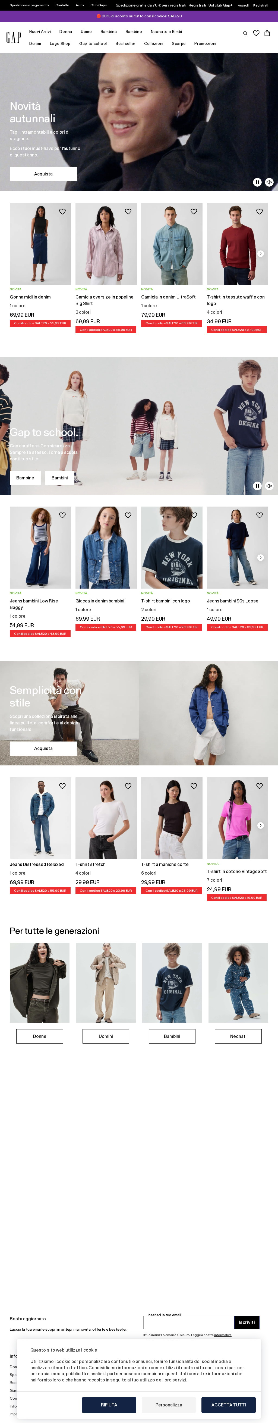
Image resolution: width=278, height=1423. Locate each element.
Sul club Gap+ (220, 5)
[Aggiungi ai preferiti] (62, 211)
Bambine (25, 477)
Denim (35, 43)
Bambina (109, 31)
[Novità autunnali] (139, 122)
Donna (65, 31)
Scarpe (179, 43)
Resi (13, 1382)
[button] (260, 253)
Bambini (60, 477)
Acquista (43, 174)
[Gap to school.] (139, 426)
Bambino (134, 31)
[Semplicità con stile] (139, 713)
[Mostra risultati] (245, 33)
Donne (39, 1036)
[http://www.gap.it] (14, 37)
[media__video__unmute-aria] (269, 182)
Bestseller (125, 43)
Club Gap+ (98, 5)
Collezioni (153, 43)
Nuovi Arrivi (40, 31)
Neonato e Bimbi (166, 31)
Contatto (62, 5)
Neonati (238, 1036)
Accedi (243, 5)
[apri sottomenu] (53, 31)
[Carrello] (267, 33)
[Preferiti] (256, 33)
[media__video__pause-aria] (257, 182)
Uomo (86, 31)
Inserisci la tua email (164, 1315)
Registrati (197, 5)
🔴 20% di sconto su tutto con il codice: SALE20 (139, 16)
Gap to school (93, 43)
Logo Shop (60, 43)
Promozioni (205, 43)
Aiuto (80, 5)
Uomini (106, 1036)
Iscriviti (247, 1322)
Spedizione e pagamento (29, 5)
